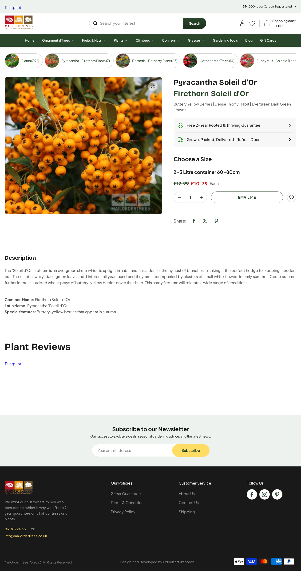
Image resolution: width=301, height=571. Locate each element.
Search (194, 23)
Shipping (187, 511)
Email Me (247, 197)
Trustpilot (13, 7)
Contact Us (189, 502)
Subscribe (191, 450)
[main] (150, 231)
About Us (187, 493)
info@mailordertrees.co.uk (26, 536)
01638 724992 (15, 529)
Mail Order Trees (16, 562)
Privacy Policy (123, 511)
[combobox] (136, 23)
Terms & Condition (127, 502)
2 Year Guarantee (126, 493)
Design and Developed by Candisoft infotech (157, 562)
